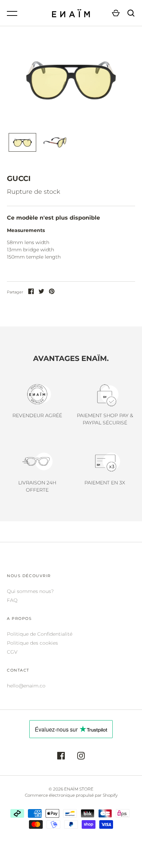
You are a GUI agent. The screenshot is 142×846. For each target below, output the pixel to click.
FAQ (12, 600)
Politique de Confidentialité (39, 634)
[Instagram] (81, 757)
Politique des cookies (32, 643)
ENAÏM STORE (78, 789)
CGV (12, 652)
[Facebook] (61, 757)
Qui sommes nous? (30, 591)
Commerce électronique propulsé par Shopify (71, 795)
